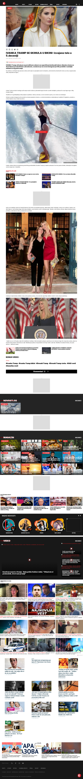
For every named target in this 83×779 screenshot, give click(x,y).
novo (16, 4)
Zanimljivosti (44, 4)
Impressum (15, 772)
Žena (51, 4)
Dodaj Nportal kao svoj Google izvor (15, 62)
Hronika (64, 4)
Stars (30, 4)
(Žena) (7, 360)
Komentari (39, 371)
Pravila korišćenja (40, 772)
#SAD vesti (71, 363)
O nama (4, 772)
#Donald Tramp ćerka (57, 363)
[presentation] (78, 516)
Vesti (23, 4)
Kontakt (9, 772)
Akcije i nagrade (29, 772)
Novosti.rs (10, 400)
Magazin (8, 437)
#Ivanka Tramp (12, 363)
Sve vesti (78, 400)
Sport (58, 4)
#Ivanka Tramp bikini (27, 363)
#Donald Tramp (42, 363)
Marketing (21, 772)
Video (6, 541)
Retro (36, 4)
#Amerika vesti (12, 366)
